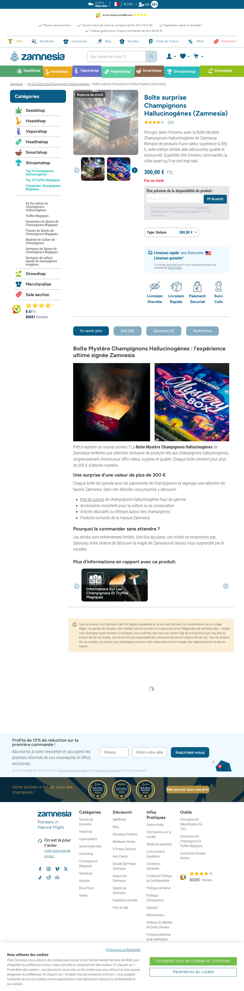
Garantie (152, 907)
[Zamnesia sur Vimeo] (57, 869)
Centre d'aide (155, 825)
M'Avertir (215, 199)
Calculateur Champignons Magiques (43, 187)
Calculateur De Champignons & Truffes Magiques (191, 841)
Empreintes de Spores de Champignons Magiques (42, 223)
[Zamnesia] (44, 57)
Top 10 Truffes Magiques (43, 180)
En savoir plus (91, 331)
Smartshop (36, 152)
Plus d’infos (175, 267)
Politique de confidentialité (72, 770)
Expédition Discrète (125, 900)
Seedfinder (119, 819)
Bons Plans (86, 888)
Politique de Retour (159, 888)
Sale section (37, 294)
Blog (116, 827)
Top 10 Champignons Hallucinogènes (40, 172)
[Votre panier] (199, 56)
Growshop (36, 273)
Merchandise (38, 284)
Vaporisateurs (88, 839)
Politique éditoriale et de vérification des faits (159, 939)
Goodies (84, 881)
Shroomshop (38, 162)
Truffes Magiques (37, 216)
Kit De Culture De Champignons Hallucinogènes (37, 206)
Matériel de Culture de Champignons (40, 241)
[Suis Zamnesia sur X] (65, 869)
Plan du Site (120, 907)
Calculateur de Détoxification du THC (191, 824)
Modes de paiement (159, 844)
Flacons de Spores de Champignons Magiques (42, 232)
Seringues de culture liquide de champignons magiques (41, 261)
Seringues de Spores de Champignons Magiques (42, 250)
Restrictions (202, 331)
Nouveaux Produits (125, 834)
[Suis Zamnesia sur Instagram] (48, 869)
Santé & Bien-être (90, 846)
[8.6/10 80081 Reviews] (41, 305)
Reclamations (155, 915)
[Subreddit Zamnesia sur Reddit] (48, 877)
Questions (163, 331)
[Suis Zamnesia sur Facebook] (40, 869)
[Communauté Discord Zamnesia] (57, 877)
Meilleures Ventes (124, 841)
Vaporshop (36, 131)
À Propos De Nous (124, 849)
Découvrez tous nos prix (188, 789)
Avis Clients (120, 856)
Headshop (36, 120)
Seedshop (35, 110)
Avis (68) (127, 331)
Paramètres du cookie (193, 971)
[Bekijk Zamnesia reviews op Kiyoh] (16, 309)
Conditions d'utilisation (186, 211)
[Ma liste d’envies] (184, 56)
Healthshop (37, 141)
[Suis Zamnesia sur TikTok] (40, 877)
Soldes (83, 895)
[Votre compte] (171, 56)
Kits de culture (92, 499)
